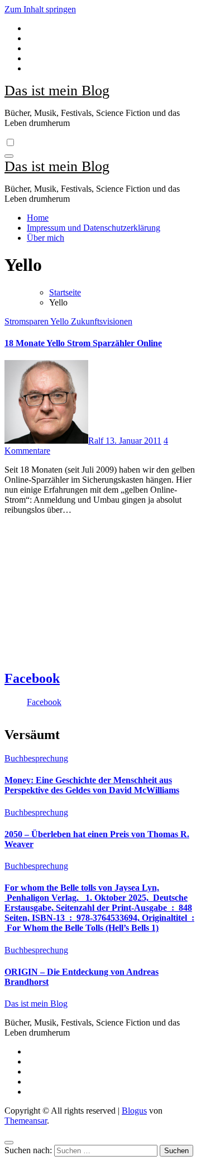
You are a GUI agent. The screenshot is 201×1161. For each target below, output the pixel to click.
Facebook (32, 678)
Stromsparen (27, 321)
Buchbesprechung (36, 758)
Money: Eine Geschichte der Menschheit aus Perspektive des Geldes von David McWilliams (91, 785)
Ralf (97, 440)
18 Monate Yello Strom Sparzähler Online (83, 343)
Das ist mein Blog (56, 90)
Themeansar (25, 1120)
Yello (60, 321)
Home (38, 217)
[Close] (8, 1142)
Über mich (45, 237)
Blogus (134, 1110)
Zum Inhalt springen (40, 9)
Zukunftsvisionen (101, 321)
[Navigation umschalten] (8, 156)
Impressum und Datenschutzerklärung (93, 227)
